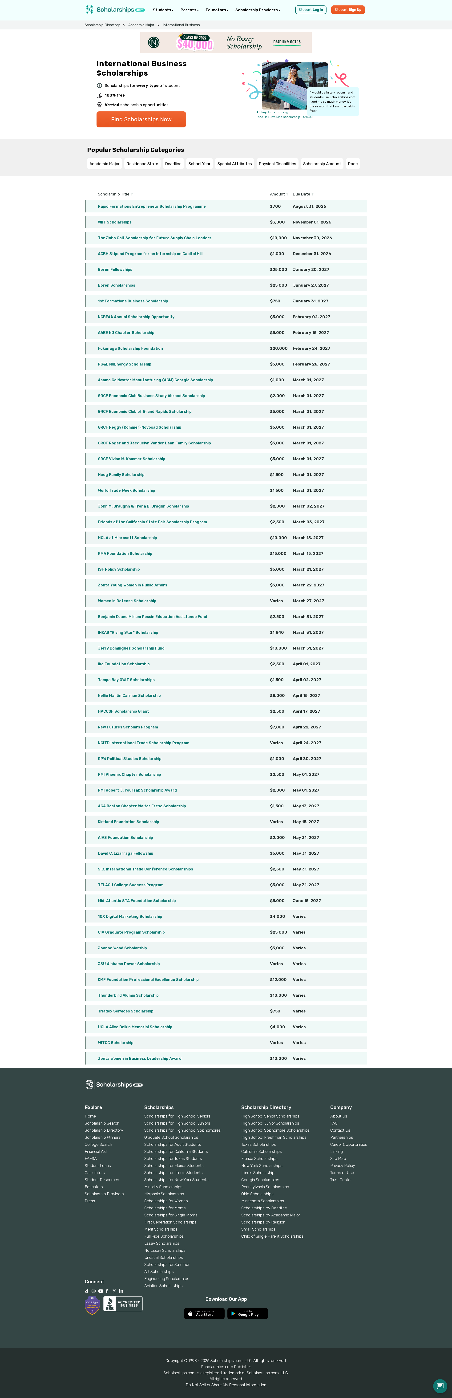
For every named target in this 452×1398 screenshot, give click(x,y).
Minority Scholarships (163, 1186)
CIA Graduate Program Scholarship (131, 932)
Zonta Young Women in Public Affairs (132, 585)
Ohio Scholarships (257, 1193)
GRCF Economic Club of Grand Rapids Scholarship (145, 411)
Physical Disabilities (277, 163)
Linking (336, 1151)
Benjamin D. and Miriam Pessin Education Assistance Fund (152, 616)
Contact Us (340, 1130)
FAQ (334, 1123)
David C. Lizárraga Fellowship (125, 853)
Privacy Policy (342, 1165)
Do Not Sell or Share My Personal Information (226, 1384)
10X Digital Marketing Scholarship (130, 916)
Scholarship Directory (102, 25)
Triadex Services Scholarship (125, 1011)
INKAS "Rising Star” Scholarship (128, 632)
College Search (98, 1144)
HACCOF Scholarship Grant (123, 711)
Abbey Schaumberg (272, 112)
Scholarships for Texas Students (173, 1158)
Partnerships (341, 1137)
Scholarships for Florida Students (174, 1165)
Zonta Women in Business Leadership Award (140, 1058)
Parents (189, 10)
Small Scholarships (258, 1229)
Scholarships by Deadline (264, 1208)
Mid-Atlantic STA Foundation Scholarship (137, 900)
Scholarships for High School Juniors (177, 1123)
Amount (278, 194)
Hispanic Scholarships (164, 1193)
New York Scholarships (261, 1165)
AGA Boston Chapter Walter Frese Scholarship (142, 806)
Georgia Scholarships (260, 1179)
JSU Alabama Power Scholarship (129, 964)
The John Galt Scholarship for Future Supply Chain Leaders (154, 238)
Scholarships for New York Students (176, 1179)
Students (162, 10)
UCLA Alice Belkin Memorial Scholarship (135, 1027)
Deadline (173, 163)
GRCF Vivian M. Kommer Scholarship (131, 459)
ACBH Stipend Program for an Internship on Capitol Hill (150, 254)
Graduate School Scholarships (171, 1137)
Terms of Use (342, 1172)
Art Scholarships (159, 1271)
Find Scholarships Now (141, 119)
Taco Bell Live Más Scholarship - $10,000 (285, 117)
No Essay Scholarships (165, 1250)
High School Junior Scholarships (270, 1123)
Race (353, 163)
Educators (216, 10)
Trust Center (341, 1179)
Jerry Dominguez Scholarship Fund (131, 648)
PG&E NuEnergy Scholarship (124, 364)
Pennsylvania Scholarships (265, 1186)
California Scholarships (261, 1151)
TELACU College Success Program (130, 885)
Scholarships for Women (166, 1201)
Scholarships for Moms (165, 1208)
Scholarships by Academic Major (270, 1215)
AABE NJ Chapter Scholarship (126, 332)
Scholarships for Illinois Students (173, 1172)
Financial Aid (96, 1151)
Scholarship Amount (322, 163)
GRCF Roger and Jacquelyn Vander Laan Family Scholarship (154, 443)
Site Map (338, 1158)
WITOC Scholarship (115, 1042)
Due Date (302, 194)
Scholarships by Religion (263, 1222)
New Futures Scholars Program (128, 727)
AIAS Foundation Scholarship (125, 837)
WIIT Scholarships (115, 222)
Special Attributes (235, 163)
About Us (338, 1116)
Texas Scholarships (258, 1144)
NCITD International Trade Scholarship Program (143, 743)
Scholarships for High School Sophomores (182, 1130)
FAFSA (91, 1158)
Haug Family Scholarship (121, 474)
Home (90, 1116)
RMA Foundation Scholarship (125, 553)
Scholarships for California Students (176, 1151)
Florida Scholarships (259, 1158)
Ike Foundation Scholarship (124, 664)
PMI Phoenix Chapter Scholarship (129, 774)
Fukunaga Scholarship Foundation (130, 348)
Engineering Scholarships (166, 1278)
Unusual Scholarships (163, 1257)
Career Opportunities (348, 1144)
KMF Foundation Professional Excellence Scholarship (148, 979)
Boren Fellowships (115, 269)
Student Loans (98, 1165)
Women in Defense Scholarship (127, 601)
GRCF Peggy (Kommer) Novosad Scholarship (139, 427)
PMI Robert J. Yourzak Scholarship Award (137, 790)
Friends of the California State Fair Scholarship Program (152, 522)
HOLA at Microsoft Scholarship (127, 538)
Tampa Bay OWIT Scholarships (126, 680)
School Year (199, 163)
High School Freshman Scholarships (274, 1137)
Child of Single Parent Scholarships (272, 1236)
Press (90, 1201)
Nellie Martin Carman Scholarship (129, 695)
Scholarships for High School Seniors (177, 1116)
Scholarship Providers (257, 10)
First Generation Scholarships (170, 1222)
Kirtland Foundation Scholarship (128, 822)
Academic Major (141, 25)
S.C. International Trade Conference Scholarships (145, 869)
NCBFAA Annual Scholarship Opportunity (136, 317)
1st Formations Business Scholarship (133, 301)
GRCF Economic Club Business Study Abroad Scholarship (151, 396)
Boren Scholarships (116, 285)
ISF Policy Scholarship (119, 569)
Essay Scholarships (161, 1243)
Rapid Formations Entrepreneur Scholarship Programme (152, 206)
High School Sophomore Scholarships (275, 1130)
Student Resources (102, 1179)
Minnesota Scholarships (262, 1201)
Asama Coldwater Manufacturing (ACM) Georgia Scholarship (155, 380)
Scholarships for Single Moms (171, 1215)
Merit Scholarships (161, 1229)
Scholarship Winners (103, 1137)
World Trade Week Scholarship (126, 490)
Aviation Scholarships (163, 1285)
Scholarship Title (114, 194)
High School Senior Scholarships (270, 1116)
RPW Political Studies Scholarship (129, 758)
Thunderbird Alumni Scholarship (128, 995)
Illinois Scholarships (259, 1172)
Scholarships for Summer (167, 1264)
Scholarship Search (102, 1123)
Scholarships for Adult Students (172, 1144)
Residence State (142, 163)
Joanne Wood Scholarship (122, 948)
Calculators (95, 1172)
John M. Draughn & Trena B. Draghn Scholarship (143, 506)
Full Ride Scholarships (164, 1236)
